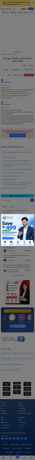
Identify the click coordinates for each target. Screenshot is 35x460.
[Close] (33, 215)
